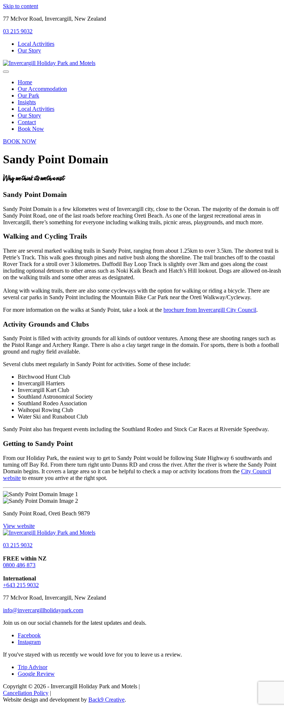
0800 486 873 (19, 565)
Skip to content (20, 6)
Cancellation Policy (25, 693)
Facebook (29, 635)
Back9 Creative (106, 699)
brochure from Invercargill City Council (209, 310)
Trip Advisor (32, 667)
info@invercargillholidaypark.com (43, 610)
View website (19, 526)
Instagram (29, 642)
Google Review (36, 674)
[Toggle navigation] (6, 72)
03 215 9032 (18, 31)
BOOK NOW (19, 141)
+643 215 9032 (21, 585)
